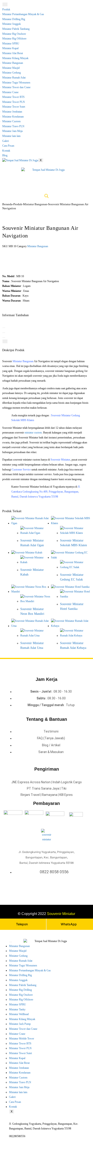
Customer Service (21, 469)
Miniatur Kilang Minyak (15, 58)
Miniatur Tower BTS (13, 97)
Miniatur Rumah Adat (14, 77)
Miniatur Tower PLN (13, 102)
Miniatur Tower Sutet (13, 106)
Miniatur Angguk (11, 23)
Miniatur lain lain (11, 136)
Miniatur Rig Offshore (14, 38)
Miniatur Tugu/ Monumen (16, 82)
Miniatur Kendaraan (13, 116)
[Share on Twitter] (3, 327)
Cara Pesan (8, 145)
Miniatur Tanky (17, 1009)
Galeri (5, 141)
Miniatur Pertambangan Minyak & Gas (23, 14)
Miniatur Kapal (10, 48)
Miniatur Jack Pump (20, 1023)
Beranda (7, 204)
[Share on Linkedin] (3, 332)
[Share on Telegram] (5, 341)
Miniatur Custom (11, 121)
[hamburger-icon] (5, 4)
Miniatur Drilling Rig (13, 19)
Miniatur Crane (10, 92)
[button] (21, 257)
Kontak (6, 150)
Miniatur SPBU (10, 43)
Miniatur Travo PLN (13, 126)
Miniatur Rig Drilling (20, 989)
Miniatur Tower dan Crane (16, 87)
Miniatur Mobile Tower (21, 1038)
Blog (4, 155)
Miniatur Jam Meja (12, 131)
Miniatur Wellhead (19, 1014)
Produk (6, 9)
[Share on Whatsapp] (3, 337)
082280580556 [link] (17, 1136)
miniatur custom (33, 432)
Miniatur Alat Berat (12, 53)
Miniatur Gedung (11, 72)
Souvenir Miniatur (60, 459)
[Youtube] (50, 887)
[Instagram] (45, 887)
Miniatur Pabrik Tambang (16, 28)
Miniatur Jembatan (12, 111)
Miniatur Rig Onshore (14, 33)
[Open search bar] (46, 196)
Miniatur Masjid (11, 67)
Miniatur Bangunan (12, 63)
